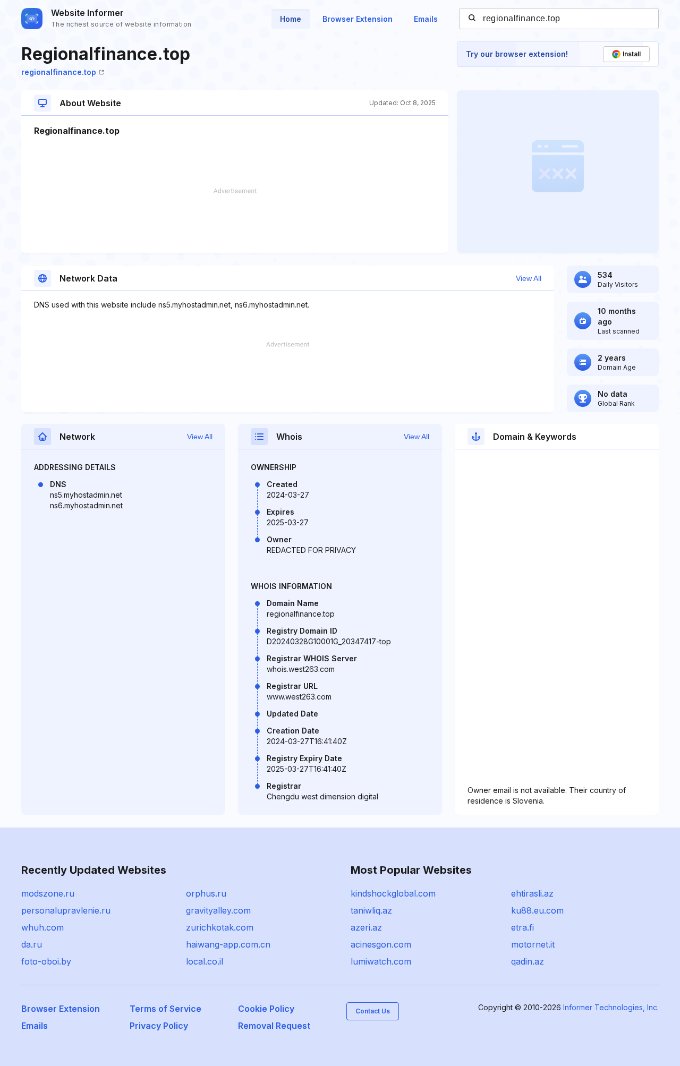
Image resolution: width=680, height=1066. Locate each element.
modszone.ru (47, 893)
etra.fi (522, 927)
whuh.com (42, 927)
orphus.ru (206, 893)
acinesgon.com (381, 944)
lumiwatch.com (381, 961)
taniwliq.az (371, 910)
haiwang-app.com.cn (228, 944)
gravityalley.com (218, 910)
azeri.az (366, 927)
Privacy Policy (159, 1025)
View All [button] (528, 278)
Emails (426, 18)
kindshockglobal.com (393, 893)
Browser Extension (357, 18)
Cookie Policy (266, 1008)
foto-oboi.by (46, 961)
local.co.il (204, 961)
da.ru (31, 944)
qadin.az (527, 961)
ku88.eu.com (537, 910)
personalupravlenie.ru (65, 910)
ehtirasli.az (532, 893)
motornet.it (533, 944)
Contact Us (372, 1011)
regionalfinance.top (58, 71)
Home (290, 18)
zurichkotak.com (219, 927)
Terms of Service (165, 1008)
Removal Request (274, 1025)
